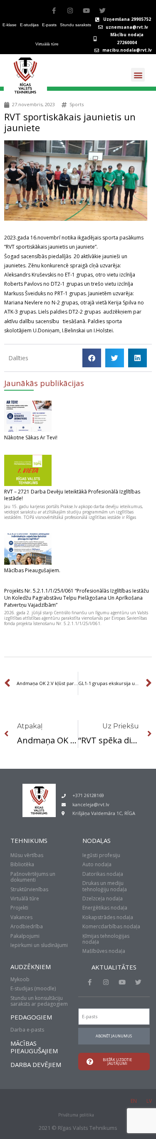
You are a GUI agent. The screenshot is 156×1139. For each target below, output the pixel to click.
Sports (76, 104)
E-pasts (49, 24)
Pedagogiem (31, 1017)
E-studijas (29, 24)
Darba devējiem (35, 1064)
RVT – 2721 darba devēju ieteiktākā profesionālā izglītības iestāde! (72, 495)
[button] (138, 75)
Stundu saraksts (75, 24)
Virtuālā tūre (47, 44)
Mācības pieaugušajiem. (32, 570)
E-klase (9, 24)
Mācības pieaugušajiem (34, 1047)
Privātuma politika (76, 1115)
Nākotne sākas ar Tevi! (30, 437)
